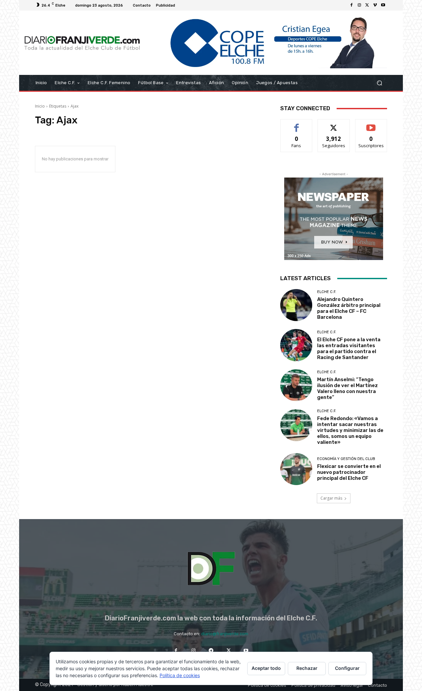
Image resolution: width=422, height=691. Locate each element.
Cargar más (331, 498)
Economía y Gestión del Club (346, 459)
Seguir (334, 124)
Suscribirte (371, 124)
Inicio (40, 106)
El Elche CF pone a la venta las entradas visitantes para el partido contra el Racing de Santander (348, 348)
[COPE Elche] (266, 42)
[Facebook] (351, 5)
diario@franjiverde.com (224, 633)
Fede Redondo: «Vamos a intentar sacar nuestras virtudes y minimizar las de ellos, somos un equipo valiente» (350, 430)
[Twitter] (367, 5)
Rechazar (306, 668)
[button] (379, 83)
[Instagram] (359, 5)
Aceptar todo (266, 668)
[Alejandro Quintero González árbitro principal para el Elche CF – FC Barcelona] (296, 305)
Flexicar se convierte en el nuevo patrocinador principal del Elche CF (349, 472)
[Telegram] (210, 650)
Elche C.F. (326, 292)
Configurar (347, 668)
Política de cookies (180, 675)
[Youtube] (383, 5)
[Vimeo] (375, 5)
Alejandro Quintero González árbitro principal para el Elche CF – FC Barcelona (348, 308)
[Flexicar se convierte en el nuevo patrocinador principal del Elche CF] (296, 469)
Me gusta (296, 124)
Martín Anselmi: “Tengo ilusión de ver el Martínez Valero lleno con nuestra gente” (347, 388)
